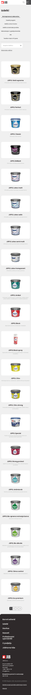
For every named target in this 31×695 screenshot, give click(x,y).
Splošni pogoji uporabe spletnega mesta (14, 685)
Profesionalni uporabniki (8, 637)
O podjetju (7, 643)
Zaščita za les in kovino (10, 24)
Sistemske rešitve (6, 50)
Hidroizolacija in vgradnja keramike (10, 31)
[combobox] (12, 45)
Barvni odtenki (8, 619)
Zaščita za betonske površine (11, 27)
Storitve (5, 628)
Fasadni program (10, 20)
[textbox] (9, 45)
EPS (11, 35)
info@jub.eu (5, 671)
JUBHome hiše (8, 647)
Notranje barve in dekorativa (10, 16)
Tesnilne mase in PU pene (11, 38)
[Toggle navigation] (28, 2)
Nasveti (5, 633)
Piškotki (4, 688)
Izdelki (5, 624)
